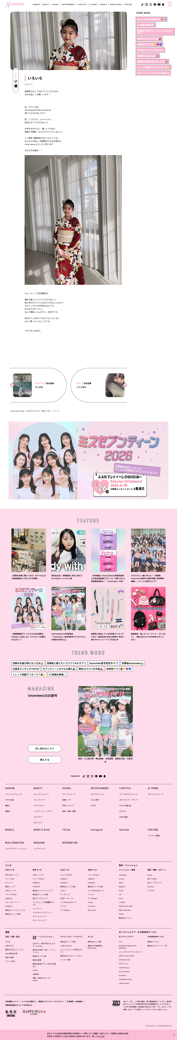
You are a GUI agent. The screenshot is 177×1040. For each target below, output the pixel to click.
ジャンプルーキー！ (12, 902)
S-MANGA (8, 906)
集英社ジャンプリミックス (15, 910)
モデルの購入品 (125, 805)
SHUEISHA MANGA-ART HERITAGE (127, 946)
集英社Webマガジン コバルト (71, 956)
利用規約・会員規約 (74, 1001)
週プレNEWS (152, 879)
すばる (7, 941)
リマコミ (63, 906)
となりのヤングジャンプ (42, 912)
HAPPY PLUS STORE (126, 956)
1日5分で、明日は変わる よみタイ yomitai (44, 944)
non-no (121, 879)
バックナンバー (39, 848)
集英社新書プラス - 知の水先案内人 (44, 965)
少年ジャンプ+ (10, 890)
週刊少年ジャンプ (12, 875)
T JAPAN (122, 902)
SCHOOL (55, 4)
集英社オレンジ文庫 (67, 941)
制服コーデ (66, 800)
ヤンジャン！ (38, 908)
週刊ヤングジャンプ (40, 898)
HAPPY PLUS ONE (125, 906)
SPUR (121, 890)
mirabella (122, 975)
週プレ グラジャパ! (154, 882)
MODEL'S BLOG (115, 4)
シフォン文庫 (65, 959)
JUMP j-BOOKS (66, 945)
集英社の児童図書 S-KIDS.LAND (95, 946)
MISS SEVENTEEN (14, 842)
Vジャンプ (9, 882)
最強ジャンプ (10, 886)
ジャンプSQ (9, 879)
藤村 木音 (46, 411)
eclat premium (124, 971)
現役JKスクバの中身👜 (149, 38)
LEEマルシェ (123, 963)
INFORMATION (69, 842)
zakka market (124, 983)
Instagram (97, 829)
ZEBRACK (8, 898)
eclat (121, 898)
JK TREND (93, 4)
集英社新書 (37, 960)
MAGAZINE (39, 842)
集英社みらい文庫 (94, 941)
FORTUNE (128, 4)
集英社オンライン (125, 918)
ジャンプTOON (10, 894)
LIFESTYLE (82, 4)
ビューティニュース (41, 794)
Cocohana (91, 906)
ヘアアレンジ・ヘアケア (43, 811)
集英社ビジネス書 (39, 956)
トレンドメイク (39, 800)
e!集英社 (36, 974)
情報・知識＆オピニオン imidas (42, 979)
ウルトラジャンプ (39, 920)
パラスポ (150, 890)
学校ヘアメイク (68, 805)
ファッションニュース (13, 794)
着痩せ (7, 811)
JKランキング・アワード (128, 800)
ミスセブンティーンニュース (16, 848)
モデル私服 (9, 800)
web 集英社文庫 (11, 953)
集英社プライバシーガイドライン (51, 1001)
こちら (102, 1036)
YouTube (124, 829)
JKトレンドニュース (155, 794)
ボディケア (38, 822)
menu (170, 6)
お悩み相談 (123, 817)
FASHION (36, 4)
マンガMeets (65, 910)
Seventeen (123, 875)
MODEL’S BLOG (33, 411)
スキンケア (38, 817)
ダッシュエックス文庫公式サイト (71, 950)
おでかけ (122, 811)
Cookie (90, 902)
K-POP (93, 805)
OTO (120, 941)
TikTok (66, 829)
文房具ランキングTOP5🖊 (150, 50)
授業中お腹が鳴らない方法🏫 (152, 61)
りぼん (62, 890)
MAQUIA (122, 886)
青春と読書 (9, 957)
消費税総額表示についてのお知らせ (18, 1005)
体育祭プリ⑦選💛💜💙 (149, 44)
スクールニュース (69, 794)
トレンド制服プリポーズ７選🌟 (153, 67)
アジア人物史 (10, 961)
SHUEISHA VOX (124, 959)
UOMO (121, 914)
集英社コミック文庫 (12, 914)
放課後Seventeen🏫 (148, 55)
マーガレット (65, 894)
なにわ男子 (95, 800)
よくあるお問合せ (28, 1001)
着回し (7, 805)
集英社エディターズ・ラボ (157, 945)
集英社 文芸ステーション (14, 949)
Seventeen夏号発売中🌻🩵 (151, 19)
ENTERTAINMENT (68, 4)
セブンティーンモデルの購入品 (153, 73)
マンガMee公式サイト (68, 902)
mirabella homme (125, 979)
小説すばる (9, 945)
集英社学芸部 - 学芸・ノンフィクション (44, 951)
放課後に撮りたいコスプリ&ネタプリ (154, 32)
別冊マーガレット (67, 898)
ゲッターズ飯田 (154, 835)
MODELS (103, 4)
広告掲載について (12, 1001)
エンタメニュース (97, 794)
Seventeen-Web (17, 411)
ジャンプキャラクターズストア (130, 952)
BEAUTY (46, 4)
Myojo (149, 875)
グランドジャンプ (39, 916)
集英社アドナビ (153, 941)
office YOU (92, 910)
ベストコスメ (39, 805)
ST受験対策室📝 (145, 25)
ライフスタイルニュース (128, 794)
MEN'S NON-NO (125, 910)
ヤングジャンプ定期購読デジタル (43, 903)
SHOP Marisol (124, 967)
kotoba (35, 970)
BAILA (121, 882)
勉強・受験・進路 (69, 811)
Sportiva (150, 886)
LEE (120, 894)
